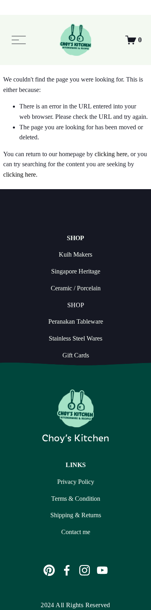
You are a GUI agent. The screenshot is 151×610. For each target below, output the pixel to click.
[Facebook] (66, 570)
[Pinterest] (49, 570)
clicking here (111, 154)
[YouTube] (102, 570)
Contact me (75, 531)
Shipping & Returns (75, 515)
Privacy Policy (75, 481)
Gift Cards (75, 355)
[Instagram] (84, 570)
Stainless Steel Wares (75, 338)
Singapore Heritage (75, 271)
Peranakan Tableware (75, 321)
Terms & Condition (75, 498)
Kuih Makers (75, 254)
